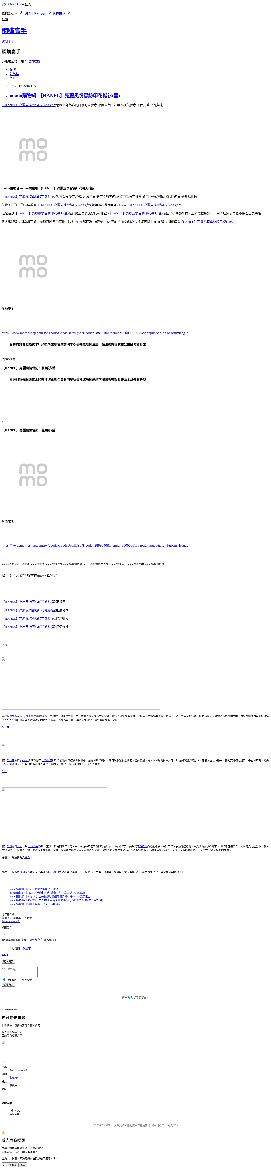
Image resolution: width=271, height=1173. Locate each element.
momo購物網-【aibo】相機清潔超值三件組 (34, 888)
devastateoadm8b (11, 921)
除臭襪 (10, 716)
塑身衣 (5, 727)
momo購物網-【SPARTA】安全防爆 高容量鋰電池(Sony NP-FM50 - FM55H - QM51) (56, 900)
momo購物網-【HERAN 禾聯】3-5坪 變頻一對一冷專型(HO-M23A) (47, 892)
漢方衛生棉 (49, 871)
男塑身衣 (47, 760)
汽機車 (27, 948)
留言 (40, 939)
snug (4, 644)
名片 (13, 78)
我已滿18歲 (9, 1165)
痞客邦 (33, 939)
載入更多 (8, 961)
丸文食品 (33, 846)
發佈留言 (8, 984)
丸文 (19, 846)
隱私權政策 (157, 1125)
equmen (24, 760)
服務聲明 (173, 1125)
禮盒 (27, 857)
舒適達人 (25, 871)
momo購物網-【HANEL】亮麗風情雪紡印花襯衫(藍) (65, 95)
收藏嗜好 (34, 61)
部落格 (14, 74)
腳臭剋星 (31, 716)
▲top (5, 954)
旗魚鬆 (143, 846)
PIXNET (105, 1125)
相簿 (13, 69)
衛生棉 (10, 871)
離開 (22, 1165)
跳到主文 (8, 41)
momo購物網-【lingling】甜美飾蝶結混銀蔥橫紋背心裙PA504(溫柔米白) (50, 896)
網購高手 (14, 30)
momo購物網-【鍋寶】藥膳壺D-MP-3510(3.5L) (36, 903)
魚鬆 (4, 771)
